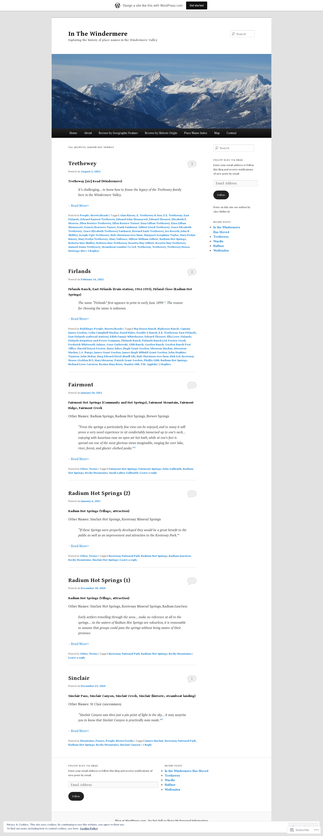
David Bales (127, 332)
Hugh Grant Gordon (136, 348)
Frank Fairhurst (127, 227)
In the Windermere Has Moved (186, 771)
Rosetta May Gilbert (141, 243)
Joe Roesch (172, 231)
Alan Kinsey (127, 215)
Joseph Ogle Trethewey (94, 235)
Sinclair (78, 678)
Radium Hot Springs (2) (99, 493)
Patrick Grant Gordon (128, 360)
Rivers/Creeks (125, 740)
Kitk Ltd (175, 356)
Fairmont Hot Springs (123, 468)
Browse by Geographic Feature (118, 133)
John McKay (88, 356)
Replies (93, 250)
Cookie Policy (89, 828)
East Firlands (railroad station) (88, 336)
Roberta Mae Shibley (81, 243)
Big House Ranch (145, 328)
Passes (100, 740)
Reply (147, 744)
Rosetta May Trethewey (170, 243)
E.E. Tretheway (172, 215)
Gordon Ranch (154, 344)
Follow (221, 194)
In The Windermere (97, 34)
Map (217, 133)
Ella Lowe (173, 336)
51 (165, 302)
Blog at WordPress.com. (131, 820)
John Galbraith (172, 468)
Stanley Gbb (131, 364)
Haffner (218, 246)
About (88, 133)
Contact (231, 133)
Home (73, 133)
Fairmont (80, 384)
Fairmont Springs (149, 468)
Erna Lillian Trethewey (155, 223)
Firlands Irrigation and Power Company (94, 340)
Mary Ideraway (103, 360)
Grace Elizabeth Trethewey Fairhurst (107, 231)
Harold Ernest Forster (91, 348)
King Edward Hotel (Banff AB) (116, 356)
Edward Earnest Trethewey (97, 219)
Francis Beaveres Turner (100, 227)
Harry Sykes (114, 348)
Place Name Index (195, 133)
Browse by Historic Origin (161, 133)
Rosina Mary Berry (111, 364)
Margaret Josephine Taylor (161, 235)
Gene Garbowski (117, 344)
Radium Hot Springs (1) (99, 580)
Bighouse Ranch (168, 328)
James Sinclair (154, 740)
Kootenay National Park (124, 555)
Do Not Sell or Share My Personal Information (178, 820)
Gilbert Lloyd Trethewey (154, 227)
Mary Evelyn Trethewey (93, 239)
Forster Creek (177, 340)
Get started (197, 5)
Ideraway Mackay (161, 348)
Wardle (218, 241)
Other (84, 468)
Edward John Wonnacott (132, 219)
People (84, 215)
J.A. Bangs (86, 352)
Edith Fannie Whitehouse (126, 336)
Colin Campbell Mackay (103, 332)
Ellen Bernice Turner (126, 223)
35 (135, 447)
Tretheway (144, 246)
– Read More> (78, 205)
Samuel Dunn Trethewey (84, 246)
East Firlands (187, 332)
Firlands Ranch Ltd (154, 340)
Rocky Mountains (96, 472)
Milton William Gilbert (143, 239)
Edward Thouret (159, 219)
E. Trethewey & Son (149, 215)
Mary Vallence (118, 239)
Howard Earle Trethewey (148, 231)
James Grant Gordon (107, 352)
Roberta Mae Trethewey (111, 243)
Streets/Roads (99, 215)
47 (162, 719)
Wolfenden (221, 250)
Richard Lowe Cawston (83, 364)
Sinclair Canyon (130, 744)
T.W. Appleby (149, 364)
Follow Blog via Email (228, 160)
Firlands (79, 271)
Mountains (87, 740)
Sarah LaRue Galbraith (123, 472)
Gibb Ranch (136, 344)
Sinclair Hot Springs (105, 559)
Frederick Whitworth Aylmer (86, 344)
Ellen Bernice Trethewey (95, 223)
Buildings (86, 328)
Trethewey (82, 163)
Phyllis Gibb (151, 360)
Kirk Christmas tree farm (127, 235)
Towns (93, 468)
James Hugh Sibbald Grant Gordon (144, 352)
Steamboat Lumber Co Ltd (119, 246)
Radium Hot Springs (173, 239)
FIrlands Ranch (131, 340)
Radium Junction (180, 555)
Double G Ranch (146, 332)
